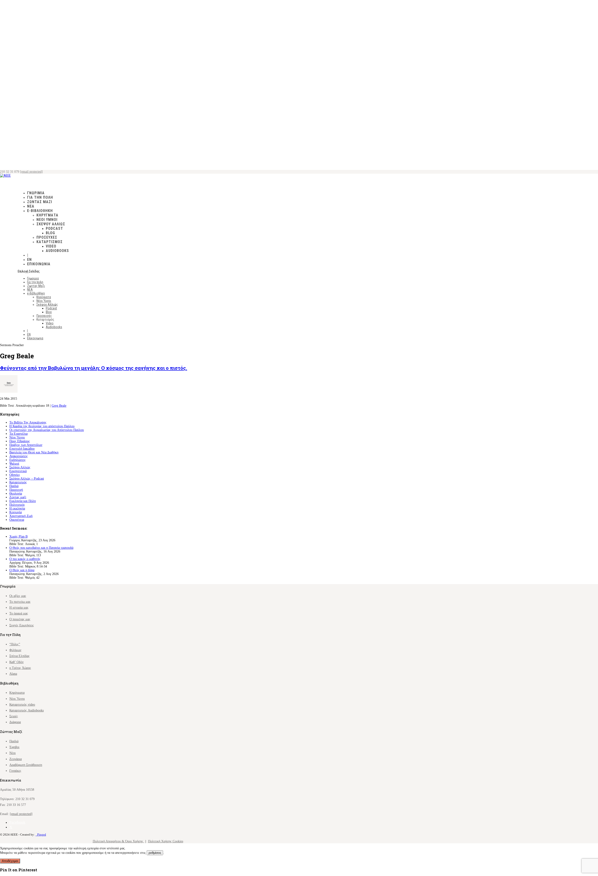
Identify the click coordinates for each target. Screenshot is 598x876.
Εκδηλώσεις (17, 460)
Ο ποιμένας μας (19, 619)
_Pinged (41, 834)
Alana (13, 673)
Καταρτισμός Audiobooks (26, 710)
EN (29, 334)
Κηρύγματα (47, 215)
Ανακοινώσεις (18, 456)
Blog (50, 233)
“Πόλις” (14, 644)
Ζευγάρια (15, 759)
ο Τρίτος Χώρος (20, 668)
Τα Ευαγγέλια (18, 433)
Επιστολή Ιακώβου (22, 448)
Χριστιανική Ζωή (20, 516)
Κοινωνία (15, 512)
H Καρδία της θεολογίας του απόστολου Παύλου (42, 426)
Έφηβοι (14, 747)
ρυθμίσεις (155, 852)
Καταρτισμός (18, 482)
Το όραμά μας (18, 613)
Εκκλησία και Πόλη (22, 501)
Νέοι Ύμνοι (46, 219)
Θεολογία (15, 493)
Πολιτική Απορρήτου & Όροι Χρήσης (118, 841)
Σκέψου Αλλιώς (50, 224)
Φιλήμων (15, 650)
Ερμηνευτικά (18, 471)
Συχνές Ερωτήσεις (21, 625)
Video (51, 246)
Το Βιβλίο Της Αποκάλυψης (27, 422)
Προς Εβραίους (19, 441)
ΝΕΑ (30, 289)
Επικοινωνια (38, 264)
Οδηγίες (14, 475)
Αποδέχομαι (10, 861)
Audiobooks (57, 250)
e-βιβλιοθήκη (36, 293)
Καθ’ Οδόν (16, 662)
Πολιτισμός (17, 504)
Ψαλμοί (14, 463)
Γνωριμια (33, 278)
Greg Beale (59, 405)
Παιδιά (13, 486)
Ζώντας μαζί (17, 497)
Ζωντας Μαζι (39, 202)
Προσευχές (46, 237)
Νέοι (12, 753)
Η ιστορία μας (18, 607)
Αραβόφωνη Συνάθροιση (25, 765)
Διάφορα (15, 722)
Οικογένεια (16, 519)
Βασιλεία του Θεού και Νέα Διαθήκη (33, 452)
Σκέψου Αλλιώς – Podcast (26, 478)
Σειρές (13, 716)
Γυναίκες (15, 770)
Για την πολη (35, 282)
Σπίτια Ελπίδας (19, 656)
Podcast (54, 228)
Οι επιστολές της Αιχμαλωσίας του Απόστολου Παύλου (46, 430)
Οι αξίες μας (17, 596)
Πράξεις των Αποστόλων (25, 445)
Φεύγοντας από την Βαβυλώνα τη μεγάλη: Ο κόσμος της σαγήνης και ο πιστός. (93, 368)
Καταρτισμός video (22, 704)
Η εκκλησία (17, 508)
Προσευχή (16, 490)
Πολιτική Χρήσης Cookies (165, 841)
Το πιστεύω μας (20, 601)
